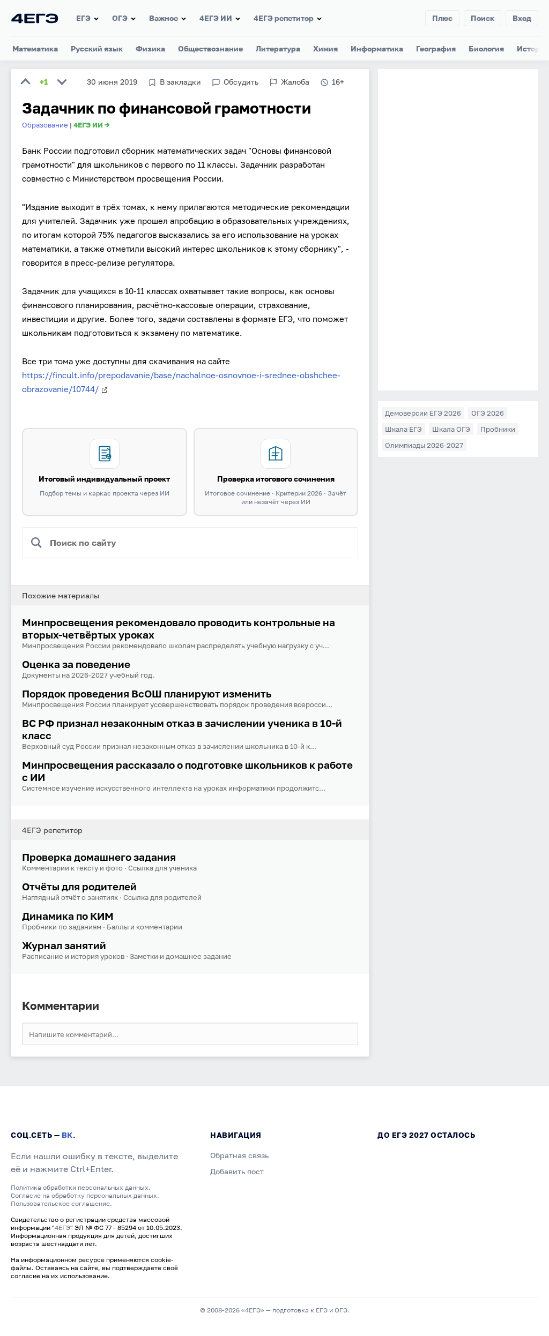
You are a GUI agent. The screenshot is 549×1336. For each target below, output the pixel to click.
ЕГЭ (83, 17)
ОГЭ (120, 17)
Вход (522, 17)
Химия (325, 48)
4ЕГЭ (62, 1228)
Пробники (497, 429)
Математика (35, 48)
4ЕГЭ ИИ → (91, 125)
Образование (45, 125)
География (436, 48)
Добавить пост (237, 1171)
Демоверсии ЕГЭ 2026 (423, 413)
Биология (486, 48)
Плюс (442, 17)
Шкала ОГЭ (451, 429)
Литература (278, 48)
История (533, 48)
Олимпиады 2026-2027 (424, 445)
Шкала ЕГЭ (403, 429)
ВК (67, 1134)
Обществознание (210, 48)
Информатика (377, 48)
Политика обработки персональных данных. (81, 1187)
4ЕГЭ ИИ (215, 17)
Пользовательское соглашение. (61, 1203)
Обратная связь (239, 1155)
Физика (150, 48)
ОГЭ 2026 (487, 413)
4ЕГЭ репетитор (284, 17)
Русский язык (97, 48)
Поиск (482, 17)
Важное (163, 17)
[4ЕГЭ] (35, 18)
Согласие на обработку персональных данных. (85, 1195)
